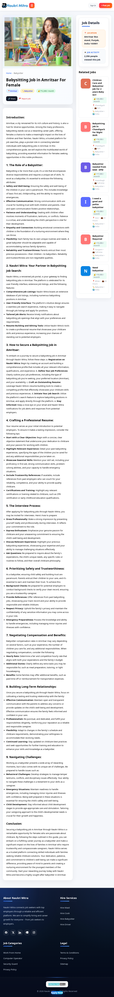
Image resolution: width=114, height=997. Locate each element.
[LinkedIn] (20, 932)
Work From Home (12, 952)
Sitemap (64, 963)
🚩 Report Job (25, 98)
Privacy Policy (10, 969)
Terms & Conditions (69, 952)
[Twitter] (13, 932)
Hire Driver (65, 924)
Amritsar (13, 91)
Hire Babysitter (67, 918)
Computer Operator (12, 958)
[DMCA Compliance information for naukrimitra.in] (57, 984)
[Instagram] (34, 932)
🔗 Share (11, 98)
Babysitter (28, 91)
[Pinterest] (27, 932)
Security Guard (10, 963)
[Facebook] (6, 932)
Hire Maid (65, 907)
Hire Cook (65, 913)
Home (9, 73)
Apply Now (57, 992)
